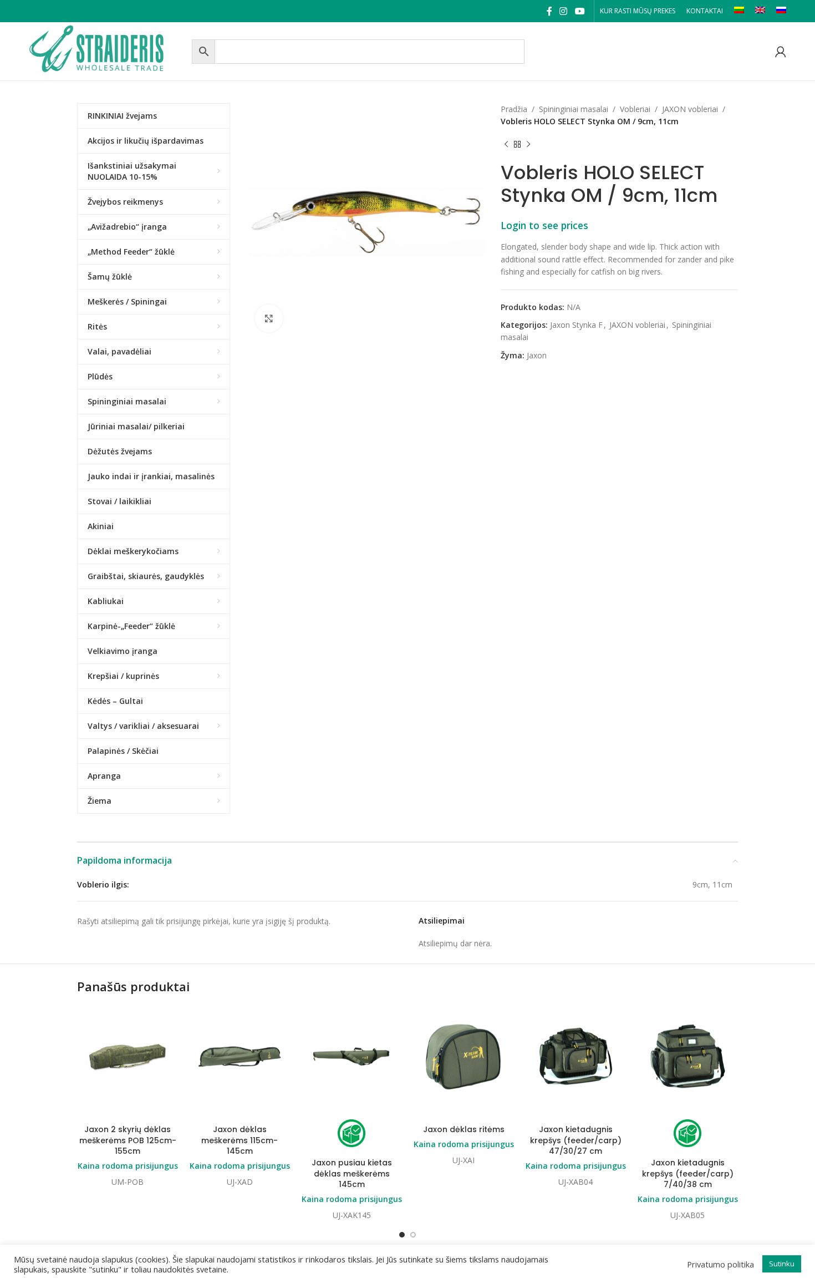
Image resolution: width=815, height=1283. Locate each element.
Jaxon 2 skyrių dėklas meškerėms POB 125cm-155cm (127, 1140)
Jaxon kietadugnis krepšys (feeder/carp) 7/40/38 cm (687, 1173)
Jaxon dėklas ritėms (464, 1129)
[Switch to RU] (781, 11)
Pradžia (514, 109)
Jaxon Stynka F (576, 325)
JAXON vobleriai (690, 109)
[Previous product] (506, 144)
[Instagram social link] (563, 11)
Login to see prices (544, 225)
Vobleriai (635, 109)
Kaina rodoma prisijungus (128, 1165)
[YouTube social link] (579, 11)
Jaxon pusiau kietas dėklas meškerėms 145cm (352, 1173)
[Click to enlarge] (269, 318)
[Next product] (528, 144)
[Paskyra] (781, 51)
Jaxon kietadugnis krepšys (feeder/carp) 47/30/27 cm (576, 1140)
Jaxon (537, 355)
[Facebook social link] (549, 11)
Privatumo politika (720, 1264)
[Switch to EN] (760, 11)
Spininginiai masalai (573, 109)
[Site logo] (107, 50)
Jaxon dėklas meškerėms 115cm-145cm (239, 1140)
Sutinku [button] (781, 1264)
